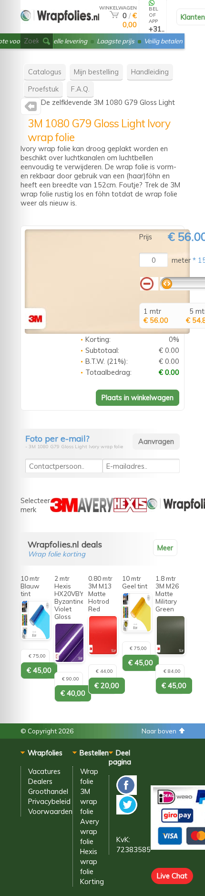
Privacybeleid (49, 801)
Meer (165, 547)
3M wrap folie (88, 801)
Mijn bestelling (96, 71)
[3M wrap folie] (31, 108)
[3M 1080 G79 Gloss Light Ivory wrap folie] (107, 331)
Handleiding (150, 71)
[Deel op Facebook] (126, 792)
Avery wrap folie (89, 831)
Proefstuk (43, 88)
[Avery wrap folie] (95, 509)
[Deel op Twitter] (126, 811)
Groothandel (48, 791)
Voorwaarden (50, 811)
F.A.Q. (80, 88)
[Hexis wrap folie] (130, 509)
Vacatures (44, 771)
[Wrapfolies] (59, 29)
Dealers (40, 781)
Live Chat (172, 875)
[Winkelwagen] (114, 15)
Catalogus (45, 71)
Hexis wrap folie (88, 861)
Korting (92, 881)
